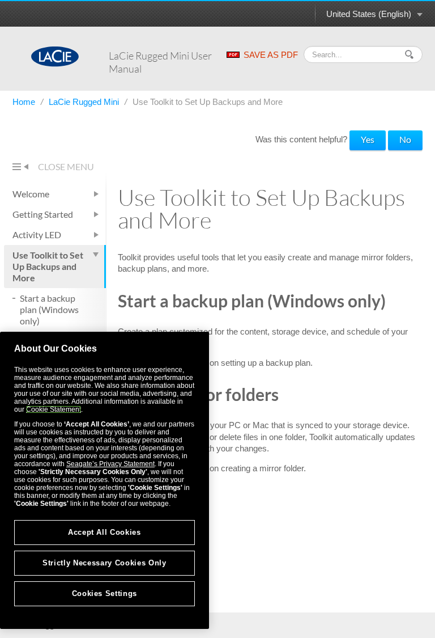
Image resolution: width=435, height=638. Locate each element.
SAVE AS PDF (271, 55)
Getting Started (42, 214)
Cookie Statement (53, 409)
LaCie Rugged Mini (85, 102)
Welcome (30, 193)
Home (24, 102)
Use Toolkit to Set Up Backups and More (47, 266)
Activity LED (36, 234)
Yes (367, 139)
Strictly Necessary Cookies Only (104, 563)
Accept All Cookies (104, 532)
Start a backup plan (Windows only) (49, 309)
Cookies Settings (105, 593)
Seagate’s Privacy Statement (110, 464)
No (405, 139)
